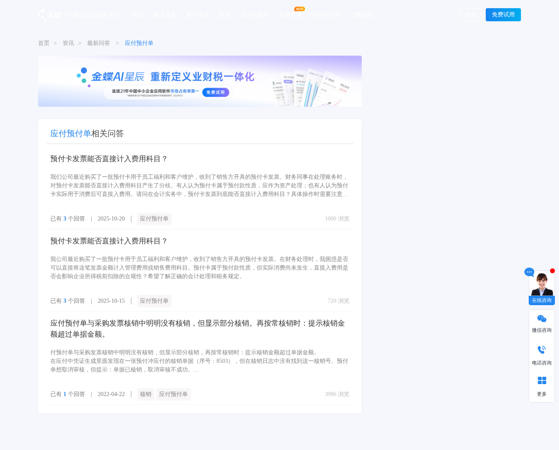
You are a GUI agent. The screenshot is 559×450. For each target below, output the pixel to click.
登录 (470, 15)
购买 (224, 14)
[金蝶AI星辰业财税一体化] (200, 81)
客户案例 (197, 14)
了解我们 (361, 14)
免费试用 (503, 14)
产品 (138, 14)
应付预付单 (154, 219)
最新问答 (98, 43)
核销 (145, 394)
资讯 (68, 43)
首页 (44, 43)
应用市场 (290, 14)
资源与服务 (254, 14)
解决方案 (164, 14)
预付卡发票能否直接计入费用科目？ (109, 159)
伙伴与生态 (325, 14)
